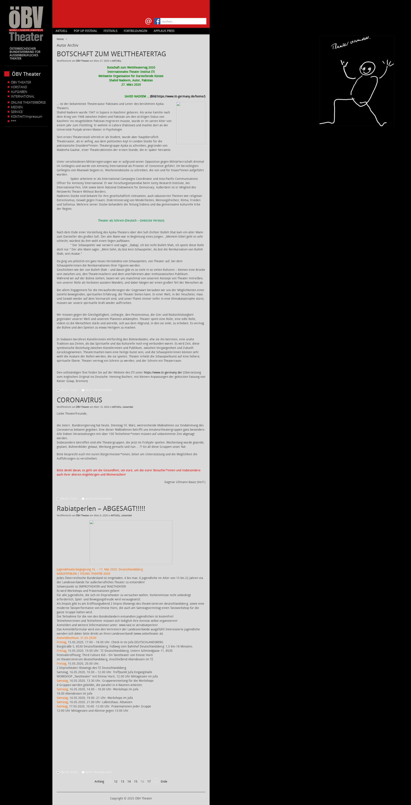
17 (149, 781)
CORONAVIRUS (79, 400)
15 (135, 781)
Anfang (99, 781)
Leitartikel (128, 407)
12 (116, 781)
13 (122, 781)
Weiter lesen (69, 390)
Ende (164, 781)
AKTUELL (116, 61)
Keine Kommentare (98, 390)
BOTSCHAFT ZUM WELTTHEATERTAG (111, 54)
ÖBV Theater (82, 61)
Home (60, 39)
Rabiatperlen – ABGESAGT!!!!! (101, 508)
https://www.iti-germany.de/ (163, 372)
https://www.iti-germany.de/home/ (180, 96)
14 (129, 781)
